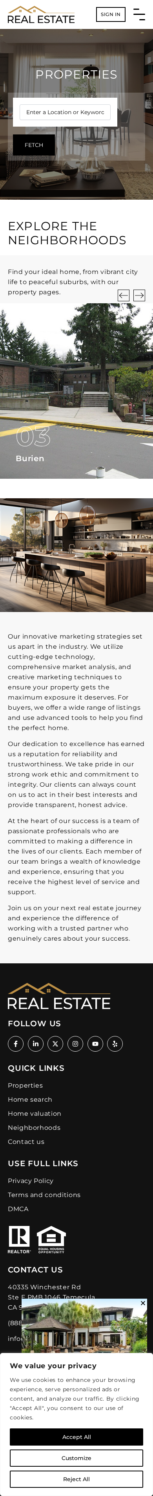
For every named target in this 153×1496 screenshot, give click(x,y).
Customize (76, 1458)
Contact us (26, 1141)
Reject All (76, 1479)
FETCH (34, 145)
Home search (30, 1099)
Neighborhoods (34, 1127)
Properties (25, 1085)
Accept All (76, 1437)
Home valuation (35, 1113)
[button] (123, 295)
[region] (76, 1424)
